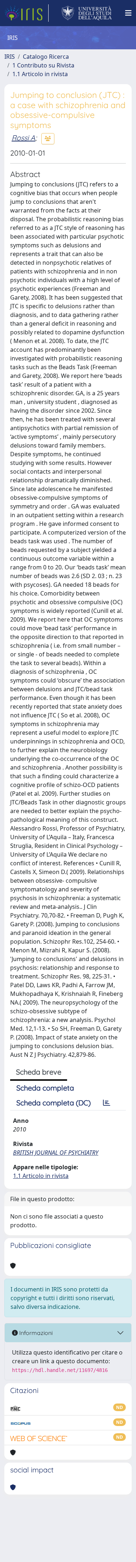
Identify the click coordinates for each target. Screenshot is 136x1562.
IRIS (9, 57)
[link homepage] (26, 13)
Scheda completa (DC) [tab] (53, 1102)
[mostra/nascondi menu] (128, 13)
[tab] (106, 1102)
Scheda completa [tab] (45, 1087)
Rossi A (23, 137)
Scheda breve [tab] (38, 1071)
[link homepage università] (87, 13)
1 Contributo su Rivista (43, 65)
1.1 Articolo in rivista (40, 74)
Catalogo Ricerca (46, 57)
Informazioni (35, 1332)
